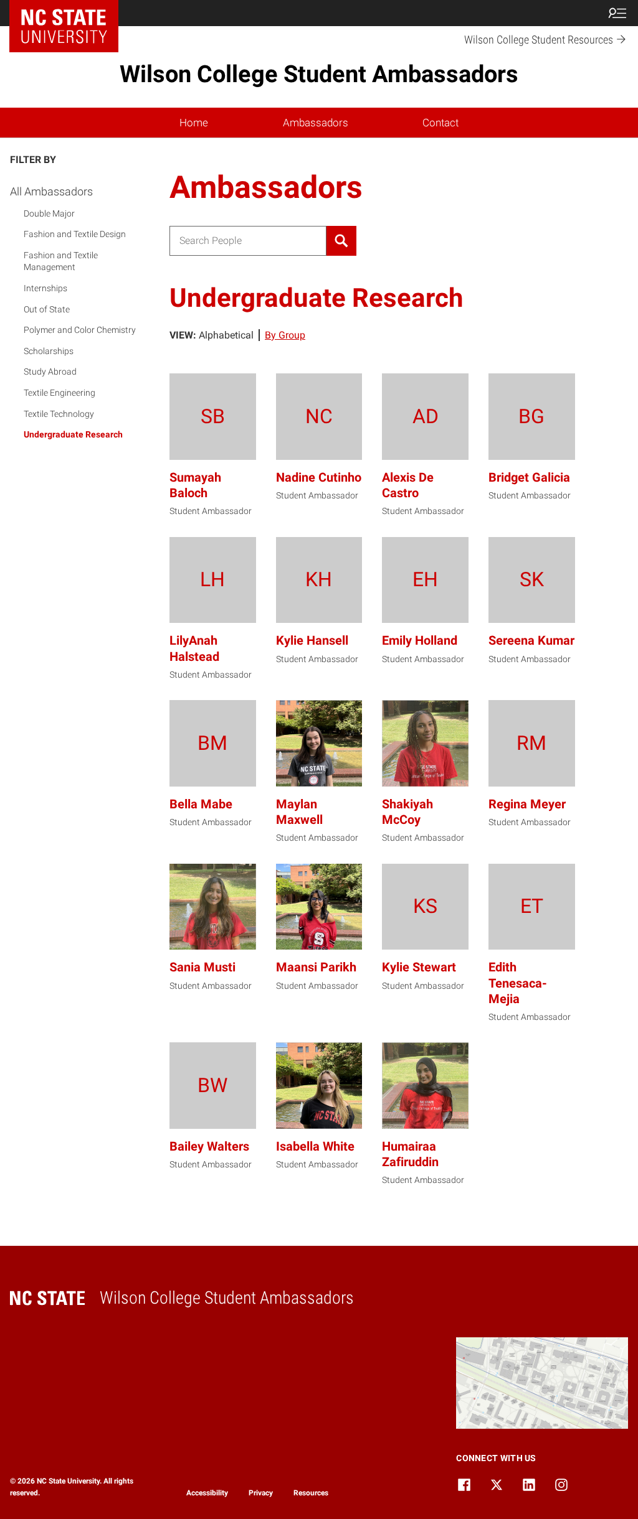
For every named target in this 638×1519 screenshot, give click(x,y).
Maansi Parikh (316, 967)
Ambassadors (315, 122)
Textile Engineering (59, 393)
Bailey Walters (209, 1146)
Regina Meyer (527, 804)
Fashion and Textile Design (75, 234)
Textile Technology (59, 414)
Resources (310, 1493)
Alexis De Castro (408, 485)
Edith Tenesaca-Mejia (517, 983)
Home (193, 122)
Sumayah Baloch (195, 485)
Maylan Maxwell (299, 812)
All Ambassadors (51, 191)
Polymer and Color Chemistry (80, 330)
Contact (440, 122)
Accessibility (207, 1493)
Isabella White (315, 1146)
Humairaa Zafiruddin (410, 1154)
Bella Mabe (200, 804)
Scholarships (49, 351)
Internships (45, 288)
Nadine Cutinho (318, 477)
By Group (285, 335)
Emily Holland (419, 640)
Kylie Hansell (312, 640)
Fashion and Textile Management (61, 261)
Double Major (49, 213)
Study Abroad (50, 371)
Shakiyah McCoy (407, 812)
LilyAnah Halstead (194, 648)
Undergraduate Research (73, 434)
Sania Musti (202, 967)
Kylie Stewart (419, 967)
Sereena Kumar (531, 640)
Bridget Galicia (529, 477)
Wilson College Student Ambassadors (319, 74)
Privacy (261, 1493)
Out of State (47, 309)
